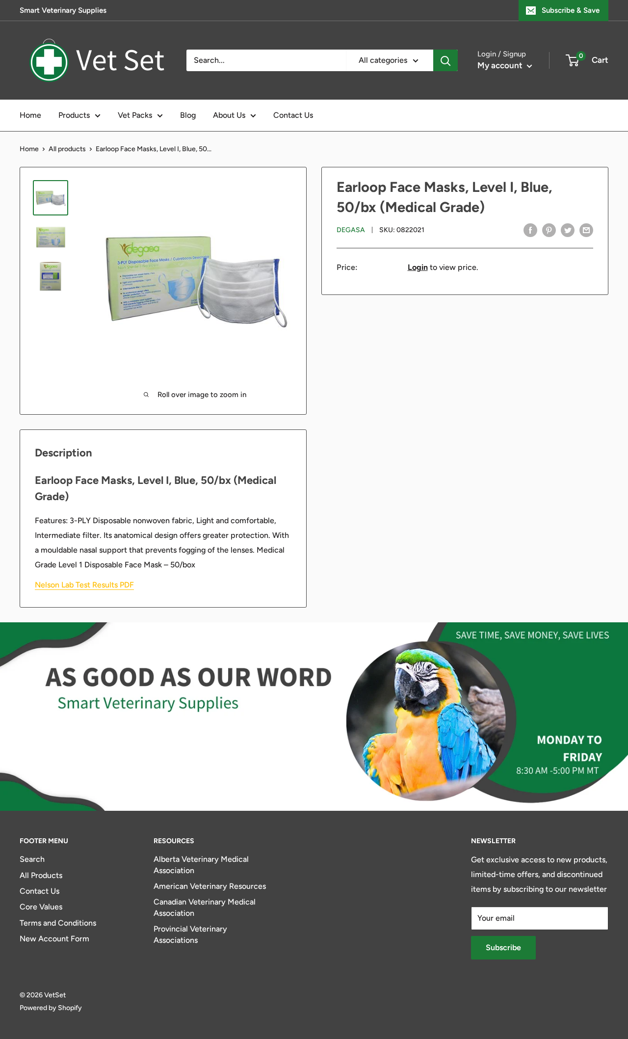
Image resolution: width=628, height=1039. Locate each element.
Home (30, 115)
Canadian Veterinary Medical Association (205, 907)
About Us (229, 115)
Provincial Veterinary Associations (190, 934)
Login (418, 267)
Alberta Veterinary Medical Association (201, 864)
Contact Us (293, 115)
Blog (188, 115)
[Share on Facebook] (530, 229)
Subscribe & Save (571, 10)
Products (74, 115)
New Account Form (54, 938)
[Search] (445, 60)
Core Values (41, 906)
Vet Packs (135, 115)
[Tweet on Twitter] (568, 229)
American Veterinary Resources (210, 886)
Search (32, 859)
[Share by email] (586, 229)
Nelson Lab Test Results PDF (84, 584)
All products (67, 149)
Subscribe (503, 947)
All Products (41, 875)
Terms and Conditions (58, 923)
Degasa (351, 230)
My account (500, 65)
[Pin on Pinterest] (549, 229)
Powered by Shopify (51, 1008)
